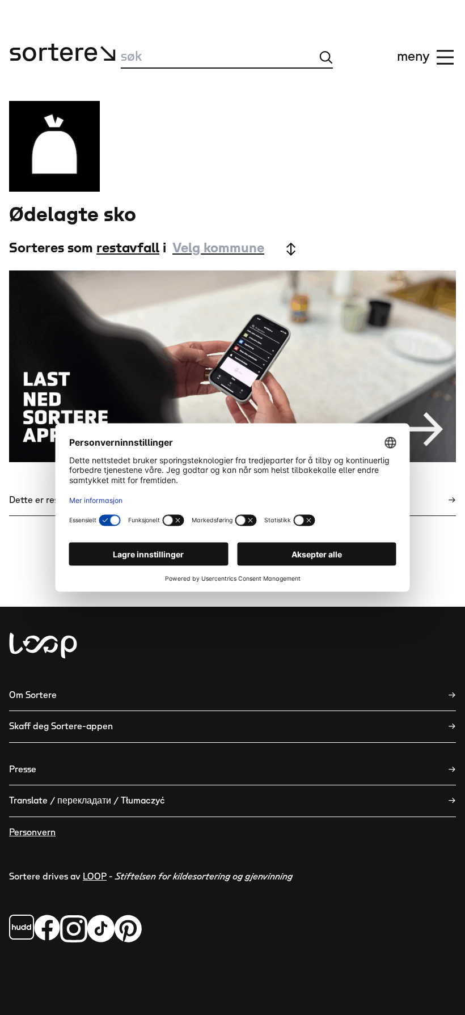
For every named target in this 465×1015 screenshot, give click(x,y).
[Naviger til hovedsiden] (43, 645)
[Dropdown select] (234, 249)
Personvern (32, 832)
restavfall (127, 248)
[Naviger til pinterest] (128, 928)
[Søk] (326, 57)
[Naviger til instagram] (73, 928)
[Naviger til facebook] (21, 927)
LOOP (95, 876)
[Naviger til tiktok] (101, 928)
